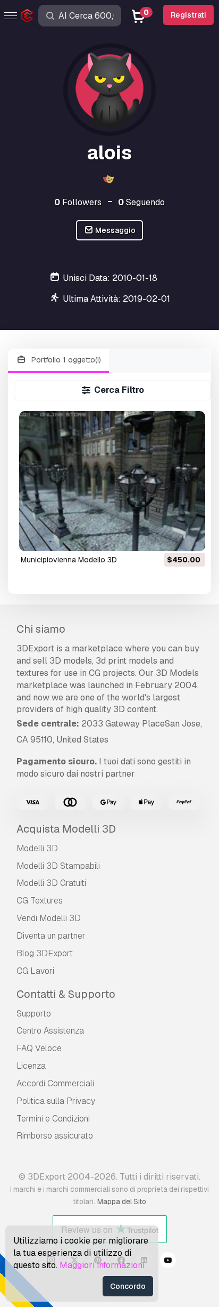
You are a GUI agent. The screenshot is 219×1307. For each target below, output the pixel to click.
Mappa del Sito (121, 1201)
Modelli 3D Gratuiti (51, 883)
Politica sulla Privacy (55, 1101)
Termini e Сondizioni (53, 1118)
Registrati (188, 15)
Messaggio (115, 230)
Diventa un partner (51, 935)
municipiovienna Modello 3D (69, 559)
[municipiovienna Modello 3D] (112, 481)
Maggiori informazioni (102, 1265)
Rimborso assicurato (54, 1135)
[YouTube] (168, 1261)
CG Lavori (35, 971)
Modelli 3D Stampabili (58, 866)
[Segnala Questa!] (189, 536)
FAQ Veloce (39, 1048)
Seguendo (141, 202)
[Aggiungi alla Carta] (168, 536)
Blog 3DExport (44, 953)
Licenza (31, 1065)
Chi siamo (40, 629)
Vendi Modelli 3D (48, 918)
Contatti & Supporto (65, 994)
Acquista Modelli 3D (66, 829)
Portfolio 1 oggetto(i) (65, 360)
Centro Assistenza (50, 1030)
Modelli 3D (37, 848)
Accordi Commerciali (55, 1083)
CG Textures (39, 900)
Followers (78, 202)
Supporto (33, 1013)
